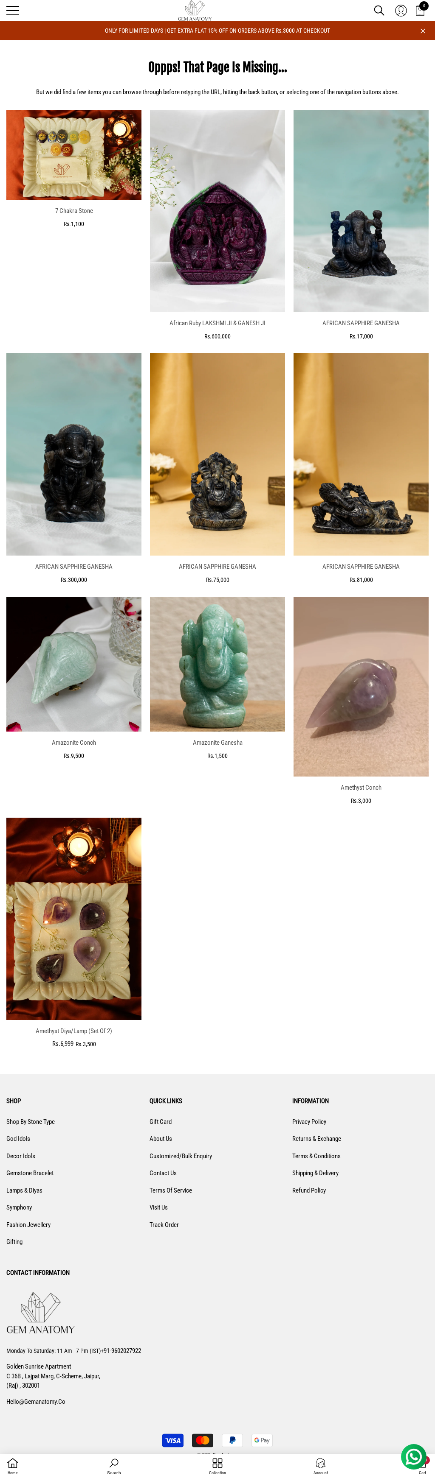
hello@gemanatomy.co (35, 1401)
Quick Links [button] (166, 1101)
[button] (379, 10)
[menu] (12, 10)
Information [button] (310, 1101)
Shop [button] (13, 1101)
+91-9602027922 (121, 1351)
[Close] (423, 30)
